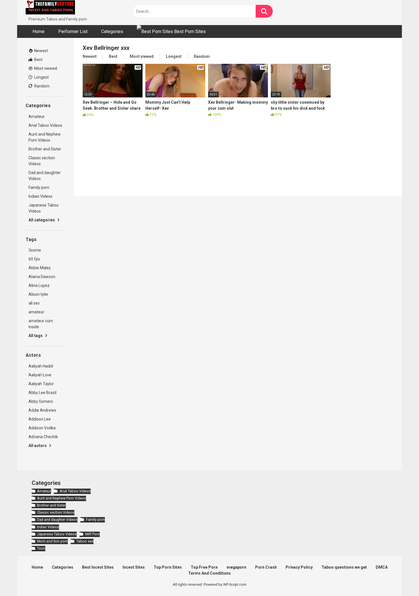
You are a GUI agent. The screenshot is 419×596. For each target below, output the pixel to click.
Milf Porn (92, 534)
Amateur (37, 116)
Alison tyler (38, 294)
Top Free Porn (204, 567)
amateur (36, 312)
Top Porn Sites (168, 567)
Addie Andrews (42, 410)
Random (41, 86)
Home (38, 31)
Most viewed (45, 68)
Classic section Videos (42, 161)
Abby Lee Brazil (42, 392)
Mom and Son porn (52, 541)
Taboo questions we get (344, 567)
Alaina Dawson (42, 276)
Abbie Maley (40, 268)
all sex (34, 303)
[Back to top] (400, 579)
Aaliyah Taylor (41, 383)
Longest (41, 77)
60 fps (34, 259)
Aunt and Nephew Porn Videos (45, 137)
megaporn (236, 567)
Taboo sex (84, 541)
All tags (36, 335)
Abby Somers (41, 401)
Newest (40, 50)
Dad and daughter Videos (45, 175)
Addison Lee (40, 419)
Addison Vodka (42, 428)
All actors (38, 445)
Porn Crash (266, 567)
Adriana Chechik (43, 436)
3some (35, 250)
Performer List (73, 31)
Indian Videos (40, 196)
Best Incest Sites (98, 567)
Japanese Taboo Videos (44, 208)
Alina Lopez (39, 285)
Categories (112, 31)
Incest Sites (134, 567)
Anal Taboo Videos (45, 125)
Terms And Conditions (209, 573)
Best (37, 59)
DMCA (382, 567)
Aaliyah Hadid (41, 366)
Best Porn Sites (189, 31)
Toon (41, 548)
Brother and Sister (45, 149)
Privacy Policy (299, 567)
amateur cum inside (41, 324)
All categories (42, 220)
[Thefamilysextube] (50, 8)
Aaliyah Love (40, 375)
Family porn (39, 187)
